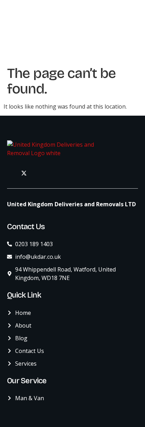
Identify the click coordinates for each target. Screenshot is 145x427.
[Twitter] (24, 172)
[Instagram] (39, 172)
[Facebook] (8, 172)
